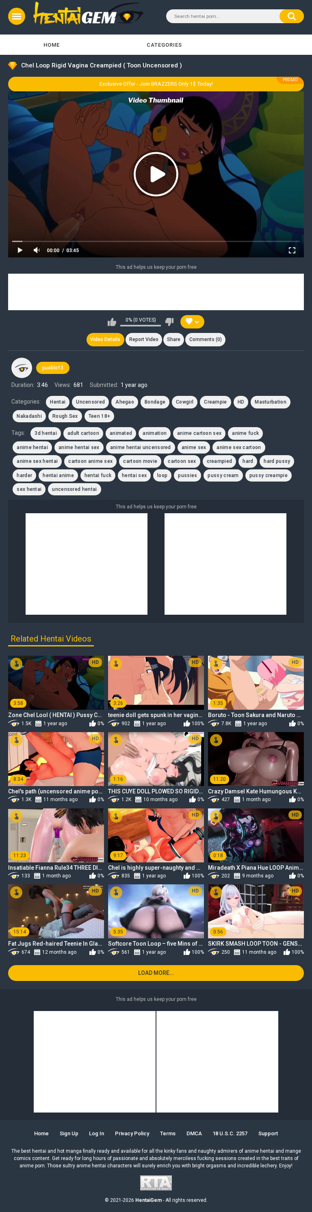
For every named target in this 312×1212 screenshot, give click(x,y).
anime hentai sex (79, 447)
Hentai (57, 402)
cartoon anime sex (90, 461)
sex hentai (29, 489)
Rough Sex (65, 416)
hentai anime (58, 475)
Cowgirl (184, 402)
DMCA (194, 1133)
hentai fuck (97, 475)
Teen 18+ (99, 416)
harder (24, 475)
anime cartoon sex (199, 433)
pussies (187, 475)
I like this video (112, 322)
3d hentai (46, 433)
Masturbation (270, 402)
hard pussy (277, 461)
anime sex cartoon (239, 447)
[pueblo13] (21, 368)
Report (143, 339)
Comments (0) (205, 339)
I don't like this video (169, 322)
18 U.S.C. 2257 (229, 1133)
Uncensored (90, 402)
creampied (219, 461)
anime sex (194, 447)
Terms (168, 1133)
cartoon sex (182, 461)
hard (248, 461)
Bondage (155, 402)
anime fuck (245, 433)
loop (162, 475)
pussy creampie (268, 475)
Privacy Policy (132, 1133)
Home (51, 45)
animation (155, 433)
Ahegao (124, 402)
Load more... (156, 973)
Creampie (215, 402)
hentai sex (134, 475)
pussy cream (223, 475)
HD (241, 402)
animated (121, 433)
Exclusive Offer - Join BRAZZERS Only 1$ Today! (156, 84)
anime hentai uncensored (140, 447)
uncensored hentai (74, 489)
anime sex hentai (37, 461)
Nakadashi (29, 416)
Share (173, 339)
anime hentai (32, 447)
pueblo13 (52, 368)
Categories (164, 45)
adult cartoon (83, 433)
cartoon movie (140, 461)
